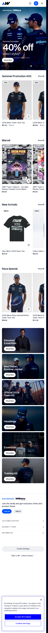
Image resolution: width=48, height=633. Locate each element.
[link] (6, 3)
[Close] (41, 599)
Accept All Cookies (23, 617)
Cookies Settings (23, 623)
